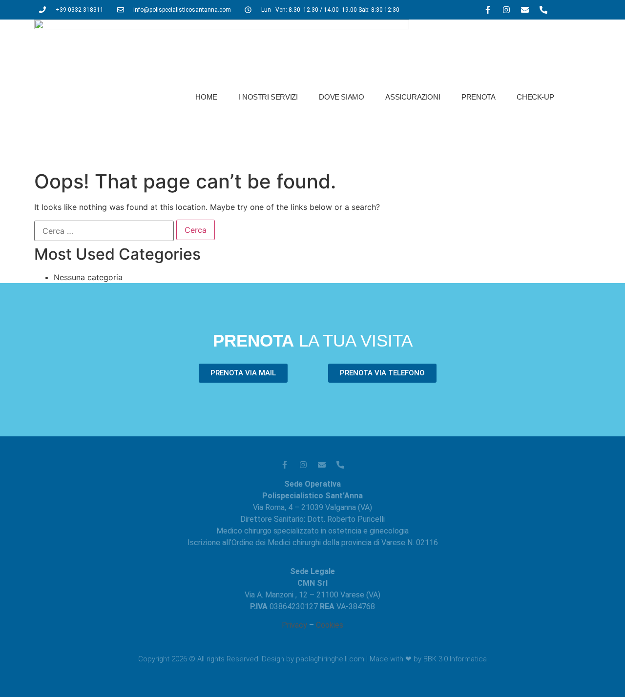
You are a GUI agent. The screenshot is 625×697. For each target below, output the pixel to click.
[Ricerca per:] (104, 231)
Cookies (329, 625)
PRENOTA (478, 97)
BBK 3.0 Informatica (455, 659)
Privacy (294, 625)
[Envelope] (525, 10)
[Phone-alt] (543, 10)
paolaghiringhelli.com (330, 659)
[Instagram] (506, 10)
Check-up (535, 97)
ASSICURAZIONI (412, 97)
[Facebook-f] (488, 10)
